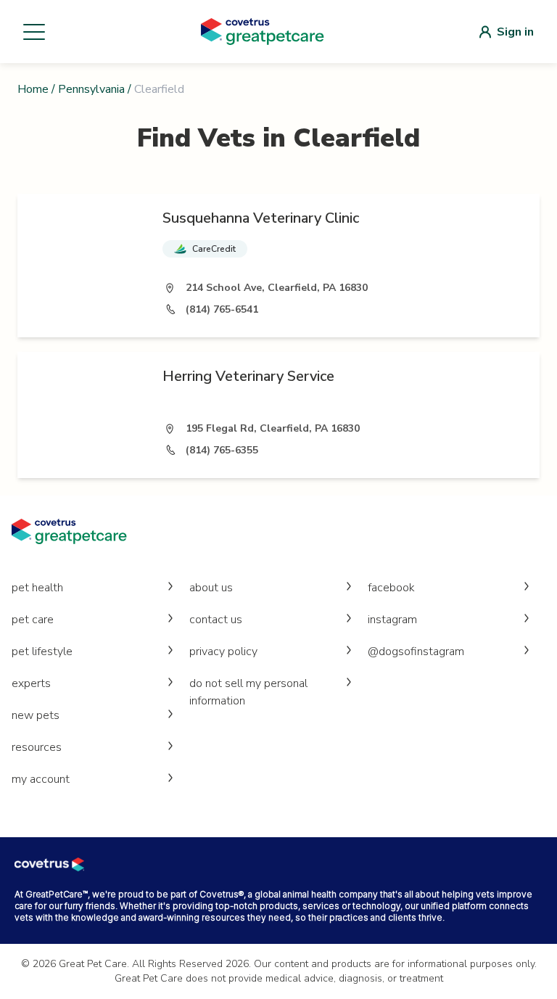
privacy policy (223, 651)
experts (31, 683)
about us (211, 588)
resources (37, 747)
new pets (35, 715)
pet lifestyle (42, 651)
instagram (392, 620)
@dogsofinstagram (416, 651)
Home (33, 89)
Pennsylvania (91, 89)
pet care (33, 620)
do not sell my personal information (248, 692)
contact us (215, 620)
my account (41, 779)
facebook (391, 588)
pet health (37, 588)
